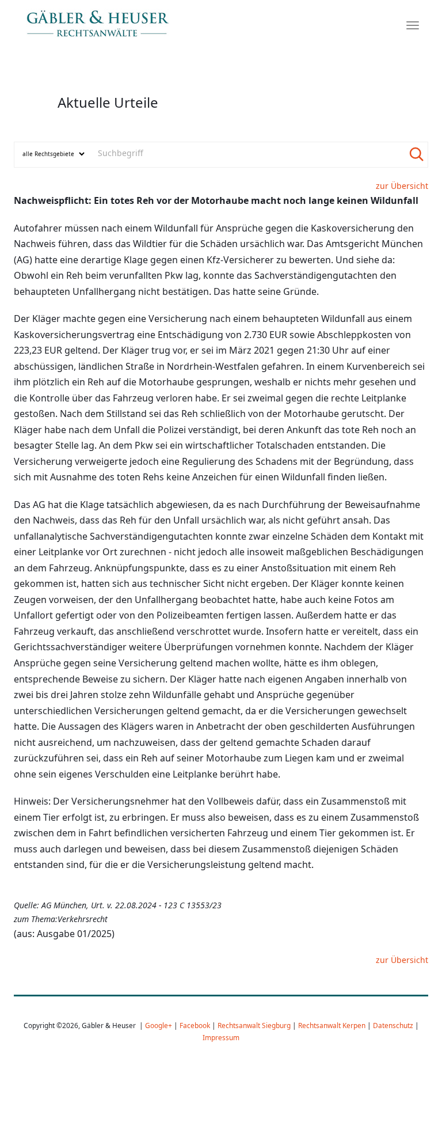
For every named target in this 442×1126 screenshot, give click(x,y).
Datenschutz (393, 1025)
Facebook (195, 1025)
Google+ (158, 1025)
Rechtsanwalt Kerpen (331, 1025)
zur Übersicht (402, 185)
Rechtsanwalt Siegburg (254, 1025)
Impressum (221, 1037)
